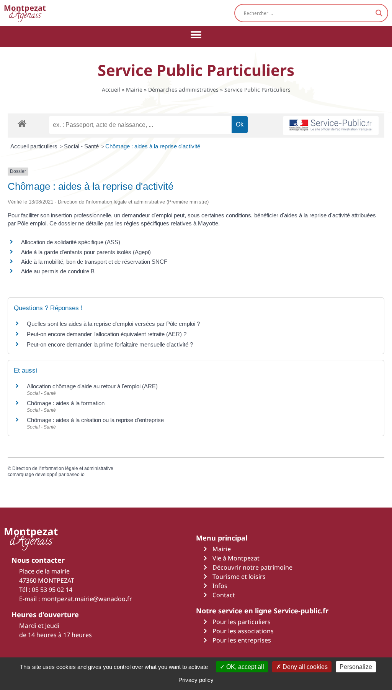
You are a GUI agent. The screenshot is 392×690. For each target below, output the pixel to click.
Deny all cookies (304, 667)
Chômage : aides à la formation (66, 403)
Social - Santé (82, 146)
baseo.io (76, 474)
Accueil (111, 89)
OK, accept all (244, 667)
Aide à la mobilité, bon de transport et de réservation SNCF (94, 261)
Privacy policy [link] (196, 680)
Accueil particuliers (34, 146)
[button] (196, 34)
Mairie (134, 89)
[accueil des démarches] (22, 123)
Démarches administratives (183, 89)
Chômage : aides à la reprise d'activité (152, 146)
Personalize (356, 667)
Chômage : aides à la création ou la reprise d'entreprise (95, 420)
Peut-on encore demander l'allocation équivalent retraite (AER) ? (106, 334)
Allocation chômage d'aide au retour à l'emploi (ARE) (92, 386)
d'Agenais (25, 13)
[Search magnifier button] (379, 13)
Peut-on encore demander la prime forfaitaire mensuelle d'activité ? (110, 344)
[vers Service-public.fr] (331, 125)
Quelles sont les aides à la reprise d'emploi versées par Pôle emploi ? (113, 323)
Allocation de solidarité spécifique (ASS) (70, 242)
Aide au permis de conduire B (58, 271)
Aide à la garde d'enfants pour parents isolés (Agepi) (86, 252)
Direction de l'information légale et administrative (62, 468)
